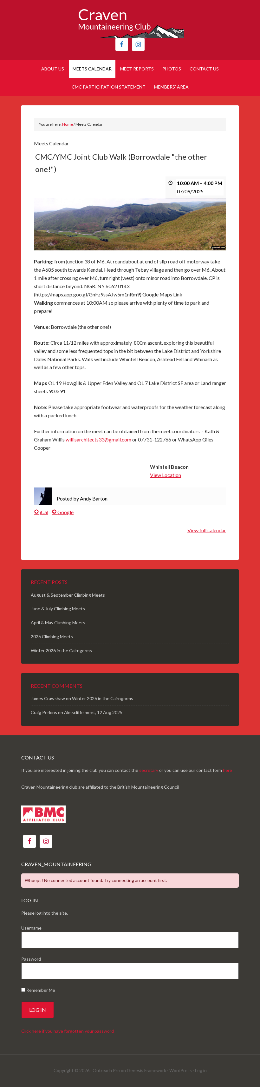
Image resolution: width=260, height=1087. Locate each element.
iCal (44, 512)
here (227, 770)
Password (31, 959)
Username (31, 928)
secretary (148, 770)
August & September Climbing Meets (68, 595)
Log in (201, 1070)
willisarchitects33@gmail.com (98, 439)
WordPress (180, 1070)
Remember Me (40, 990)
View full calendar (206, 530)
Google (65, 512)
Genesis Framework (146, 1070)
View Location (165, 475)
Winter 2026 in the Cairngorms (61, 650)
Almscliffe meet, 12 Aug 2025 (93, 712)
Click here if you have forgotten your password (67, 1031)
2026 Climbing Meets (52, 636)
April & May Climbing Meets (58, 622)
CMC (130, 22)
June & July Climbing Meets (58, 608)
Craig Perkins (44, 712)
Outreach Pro (106, 1070)
